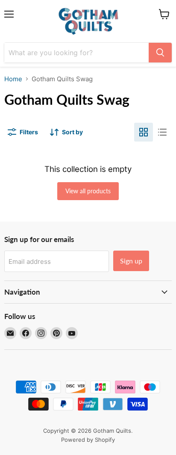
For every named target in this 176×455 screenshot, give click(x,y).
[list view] (162, 132)
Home (13, 79)
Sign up (131, 261)
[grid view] (143, 132)
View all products (88, 191)
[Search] (160, 52)
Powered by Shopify (88, 439)
